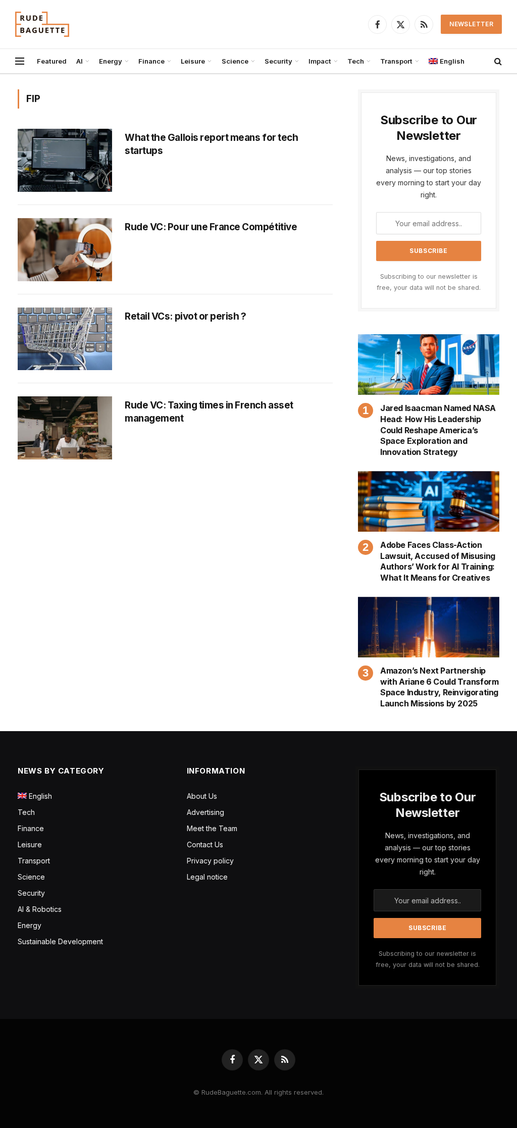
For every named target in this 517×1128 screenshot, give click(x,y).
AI (79, 61)
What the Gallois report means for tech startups (211, 144)
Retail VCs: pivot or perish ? (185, 316)
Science (235, 61)
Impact (319, 61)
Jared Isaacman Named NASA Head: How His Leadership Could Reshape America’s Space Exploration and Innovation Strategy (438, 430)
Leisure (193, 61)
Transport (396, 61)
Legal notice (207, 877)
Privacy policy (210, 860)
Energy (110, 61)
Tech (355, 61)
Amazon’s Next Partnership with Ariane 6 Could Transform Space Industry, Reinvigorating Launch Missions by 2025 (439, 686)
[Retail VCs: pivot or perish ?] (65, 339)
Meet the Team (212, 828)
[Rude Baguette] (42, 24)
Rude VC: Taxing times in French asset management (209, 411)
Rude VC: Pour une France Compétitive (211, 227)
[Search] (497, 61)
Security (278, 61)
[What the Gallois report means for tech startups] (65, 160)
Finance (151, 61)
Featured (52, 61)
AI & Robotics (40, 909)
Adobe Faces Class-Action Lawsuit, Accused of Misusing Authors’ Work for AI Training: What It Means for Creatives (437, 561)
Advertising (205, 812)
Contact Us (205, 844)
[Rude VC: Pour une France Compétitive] (65, 249)
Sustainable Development (60, 941)
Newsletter (471, 24)
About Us (202, 796)
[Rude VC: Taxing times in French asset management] (65, 427)
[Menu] (19, 61)
